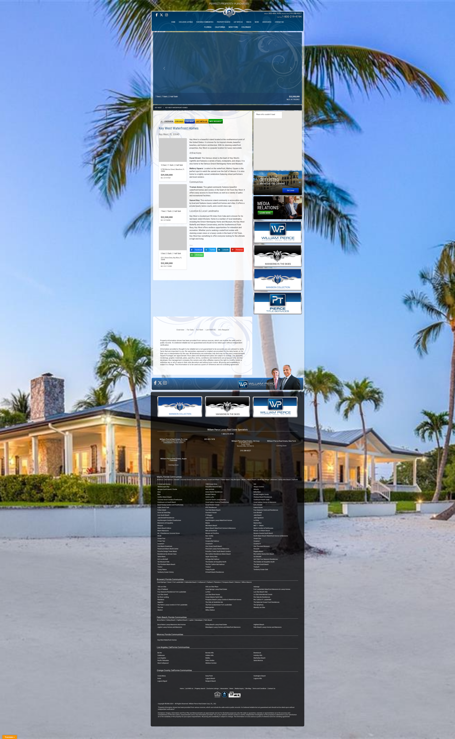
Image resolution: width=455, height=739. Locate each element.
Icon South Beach (163, 515)
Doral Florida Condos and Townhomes (170, 505)
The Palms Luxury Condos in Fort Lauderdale (172, 605)
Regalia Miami (258, 551)
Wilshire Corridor (211, 663)
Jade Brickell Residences (165, 518)
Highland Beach (182, 620)
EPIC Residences (211, 507)
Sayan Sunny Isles (211, 556)
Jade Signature (259, 518)
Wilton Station (210, 610)
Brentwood (257, 653)
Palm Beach (208, 620)
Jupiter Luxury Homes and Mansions (169, 627)
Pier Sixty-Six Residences (262, 597)
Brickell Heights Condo (261, 494)
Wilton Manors (247, 582)
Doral (204, 479)
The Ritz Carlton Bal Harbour (215, 564)
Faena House (258, 507)
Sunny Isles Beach (284, 479)
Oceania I (257, 541)
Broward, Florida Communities (170, 579)
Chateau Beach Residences (263, 497)
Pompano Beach (228, 582)
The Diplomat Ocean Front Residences (266, 602)
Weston (237, 582)
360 (255, 484)
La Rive (207, 592)
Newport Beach (210, 681)
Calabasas (161, 655)
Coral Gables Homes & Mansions (265, 502)
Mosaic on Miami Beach (262, 531)
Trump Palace (162, 569)
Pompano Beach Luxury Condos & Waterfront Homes (223, 599)
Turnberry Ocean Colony (165, 572)
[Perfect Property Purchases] (229, 5)
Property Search (200, 688)
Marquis (160, 525)
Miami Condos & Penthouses (263, 528)
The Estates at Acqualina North (215, 562)
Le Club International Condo (263, 594)
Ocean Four (161, 538)
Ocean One (257, 538)
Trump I (159, 567)
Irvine (159, 678)
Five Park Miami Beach (213, 510)
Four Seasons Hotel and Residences (266, 510)
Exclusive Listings (213, 688)
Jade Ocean (209, 518)
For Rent (189, 121)
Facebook (198, 250)
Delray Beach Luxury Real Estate (216, 624)
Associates (224, 688)
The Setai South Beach (261, 564)
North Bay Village (263, 479)
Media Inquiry (239, 688)
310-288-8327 (295, 13)
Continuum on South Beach (166, 502)
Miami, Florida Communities (169, 477)
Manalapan (199, 620)
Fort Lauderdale (178, 582)
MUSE (159, 536)
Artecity (256, 489)
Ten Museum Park (163, 562)
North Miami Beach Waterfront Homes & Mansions (271, 536)
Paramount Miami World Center (167, 549)
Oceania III (208, 544)
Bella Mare (257, 492)
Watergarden (209, 607)
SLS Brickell (257, 556)
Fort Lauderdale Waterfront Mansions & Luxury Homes (272, 589)
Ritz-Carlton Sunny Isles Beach (264, 554)
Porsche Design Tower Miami (167, 551)
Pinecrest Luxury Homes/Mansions (217, 549)
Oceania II (160, 544)
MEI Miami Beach (211, 525)
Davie (169, 582)
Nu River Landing (163, 597)
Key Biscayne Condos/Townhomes (169, 520)
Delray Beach (171, 620)
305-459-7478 (275, 13)
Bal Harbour (169, 479)
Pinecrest (274, 479)
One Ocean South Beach (213, 546)
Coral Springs (161, 582)
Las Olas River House (212, 594)
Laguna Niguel (162, 681)
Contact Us (271, 688)
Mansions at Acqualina (165, 523)
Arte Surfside (209, 489)
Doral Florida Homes (212, 505)
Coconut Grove (186, 479)
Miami (244, 479)
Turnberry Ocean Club (261, 569)
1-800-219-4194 (292, 16)
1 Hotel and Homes (164, 484)
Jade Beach (258, 515)
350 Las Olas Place (211, 587)
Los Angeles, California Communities (173, 647)
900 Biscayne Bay (163, 487)
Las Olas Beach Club (261, 592)
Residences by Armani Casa (166, 554)
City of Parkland (162, 589)
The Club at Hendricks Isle (214, 602)
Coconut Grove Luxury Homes (215, 499)
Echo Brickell (258, 505)
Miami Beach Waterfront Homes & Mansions (220, 528)
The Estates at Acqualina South (264, 562)
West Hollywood (162, 663)
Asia (159, 492)
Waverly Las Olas (259, 607)
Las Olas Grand (162, 594)
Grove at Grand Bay (163, 512)
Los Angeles (161, 658)
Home (182, 688)
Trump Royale (210, 569)
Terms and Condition (259, 688)
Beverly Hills (209, 653)
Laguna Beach (210, 678)
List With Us (201, 121)
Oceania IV (257, 544)
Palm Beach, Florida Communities (172, 617)
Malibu (207, 658)
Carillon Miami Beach (164, 497)
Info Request (215, 121)
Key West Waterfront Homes (176, 107)
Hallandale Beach (191, 582)
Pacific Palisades (163, 660)
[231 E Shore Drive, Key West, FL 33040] (173, 238)
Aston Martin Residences (214, 492)
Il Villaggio (208, 515)
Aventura (160, 479)
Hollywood (201, 582)
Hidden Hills (209, 655)
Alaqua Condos (259, 487)
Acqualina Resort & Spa (213, 487)
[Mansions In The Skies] (277, 256)
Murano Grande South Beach (263, 533)
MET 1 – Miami (259, 525)
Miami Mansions (163, 531)
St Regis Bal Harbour (212, 559)
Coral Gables (196, 479)
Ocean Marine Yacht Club (213, 597)
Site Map (248, 688)
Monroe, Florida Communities (170, 634)
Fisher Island (225, 479)
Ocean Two (161, 541)
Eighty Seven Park (163, 507)
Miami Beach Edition (164, 528)
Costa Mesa (161, 676)
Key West (158, 107)
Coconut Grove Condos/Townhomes (169, 499)
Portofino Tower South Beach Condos (218, 551)
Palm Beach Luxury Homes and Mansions (268, 627)
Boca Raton (161, 620)
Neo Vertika (209, 536)
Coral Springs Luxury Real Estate (216, 589)
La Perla (256, 520)
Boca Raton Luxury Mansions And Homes (171, 624)
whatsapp (199, 255)
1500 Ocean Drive (211, 484)
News (231, 688)
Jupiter (191, 620)
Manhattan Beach (259, 658)
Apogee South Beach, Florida (167, 489)
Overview (168, 121)
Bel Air (159, 653)
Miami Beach (251, 479)
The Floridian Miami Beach (166, 564)
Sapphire (160, 602)
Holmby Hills (258, 655)
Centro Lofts (209, 497)
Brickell (176, 479)
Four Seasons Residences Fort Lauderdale (171, 592)
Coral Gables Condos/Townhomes (217, 502)
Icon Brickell (258, 512)
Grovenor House (211, 512)
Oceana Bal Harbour (212, 541)
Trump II (208, 567)
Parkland (210, 582)
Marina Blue (258, 523)
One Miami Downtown (164, 546)
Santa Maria (161, 556)
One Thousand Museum (262, 546)
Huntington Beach (260, 676)
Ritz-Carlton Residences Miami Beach (218, 554)
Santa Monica (258, 660)
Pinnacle (256, 549)
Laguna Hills (258, 678)
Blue (158, 494)
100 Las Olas (161, 587)
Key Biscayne (235, 479)
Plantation (217, 582)
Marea (207, 523)
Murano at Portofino (212, 533)
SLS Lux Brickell (162, 559)
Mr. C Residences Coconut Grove (168, 533)
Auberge (256, 587)
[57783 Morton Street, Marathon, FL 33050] (173, 150)
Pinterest (239, 250)
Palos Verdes (209, 660)
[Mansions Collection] (277, 279)
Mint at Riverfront (211, 531)
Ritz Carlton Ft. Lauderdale (262, 599)
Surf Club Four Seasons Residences (266, 559)
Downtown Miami (213, 479)
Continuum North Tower (261, 499)
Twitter (212, 250)
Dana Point (209, 676)
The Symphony (258, 605)
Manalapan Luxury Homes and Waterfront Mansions (223, 627)
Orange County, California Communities (174, 670)
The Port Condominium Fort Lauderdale (218, 605)
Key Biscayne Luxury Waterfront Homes (218, 520)
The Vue (160, 607)
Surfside (295, 479)
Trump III (256, 567)
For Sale (179, 121)
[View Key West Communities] (161, 121)
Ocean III (208, 538)
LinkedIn (226, 250)
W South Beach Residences (214, 572)
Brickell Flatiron (210, 494)
